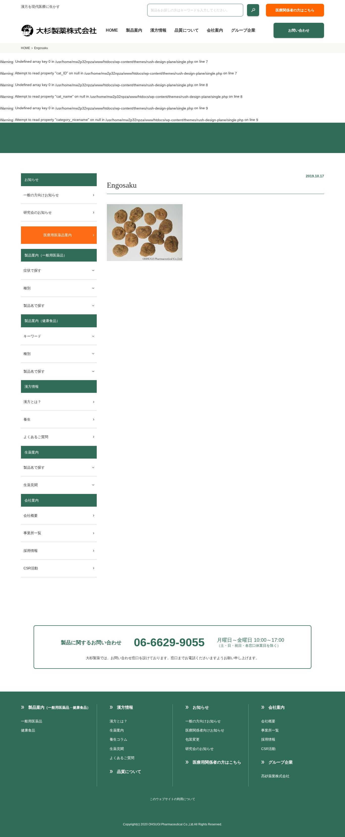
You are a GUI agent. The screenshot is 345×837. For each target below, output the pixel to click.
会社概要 (30, 515)
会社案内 (215, 30)
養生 (27, 419)
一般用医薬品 (31, 721)
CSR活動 (30, 568)
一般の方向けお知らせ (41, 195)
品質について (187, 30)
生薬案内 (31, 452)
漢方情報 (158, 30)
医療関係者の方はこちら (295, 10)
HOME (112, 30)
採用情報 (30, 551)
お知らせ (201, 707)
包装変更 (192, 739)
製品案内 (134, 30)
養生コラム (118, 739)
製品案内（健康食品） (42, 321)
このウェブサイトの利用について (172, 799)
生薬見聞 (117, 749)
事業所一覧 (32, 533)
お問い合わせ (298, 30)
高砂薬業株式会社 (275, 776)
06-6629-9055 (169, 642)
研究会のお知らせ (37, 212)
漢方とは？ (32, 402)
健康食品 (28, 730)
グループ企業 (243, 30)
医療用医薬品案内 (57, 235)
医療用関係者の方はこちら (217, 762)
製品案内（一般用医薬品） (45, 255)
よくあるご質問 (35, 437)
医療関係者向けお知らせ (204, 730)
